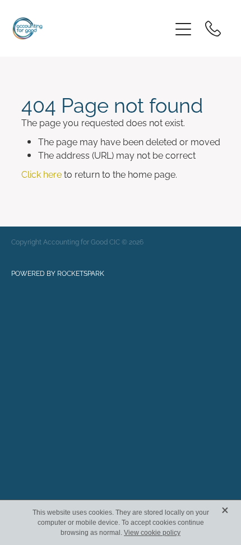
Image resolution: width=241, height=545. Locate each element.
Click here (41, 174)
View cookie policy (152, 533)
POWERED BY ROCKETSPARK (57, 273)
